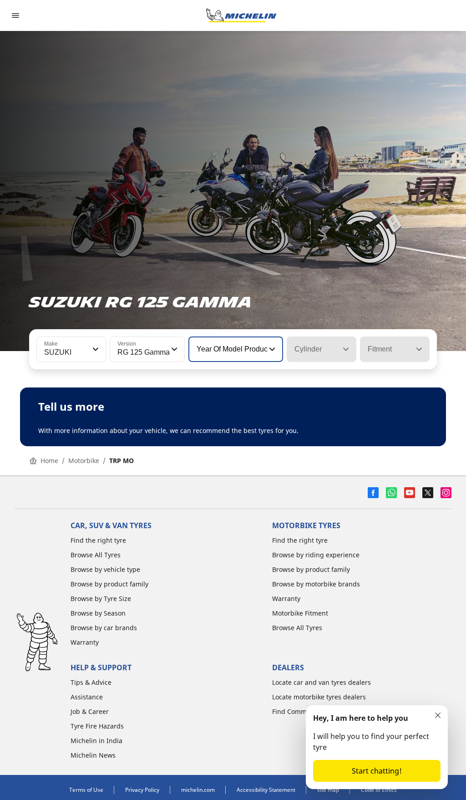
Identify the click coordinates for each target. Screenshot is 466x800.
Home (49, 460)
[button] (94, 349)
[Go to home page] (241, 15)
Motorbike (83, 460)
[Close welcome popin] (438, 715)
